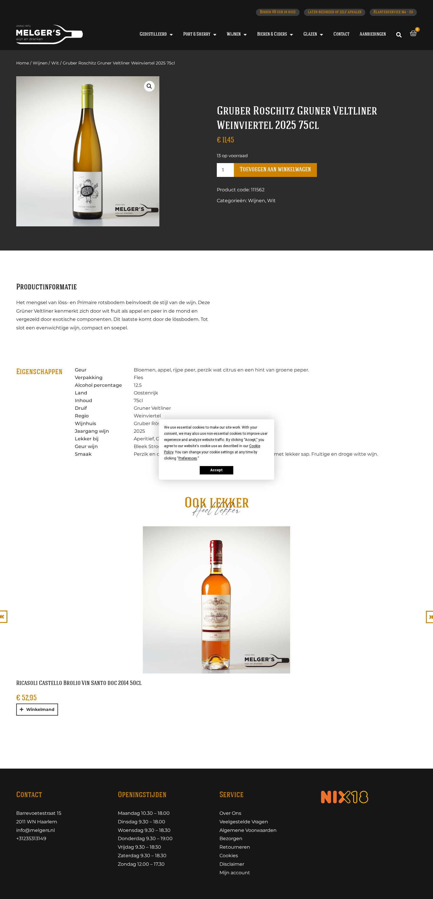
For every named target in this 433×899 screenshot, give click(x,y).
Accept (216, 470)
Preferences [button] (188, 458)
